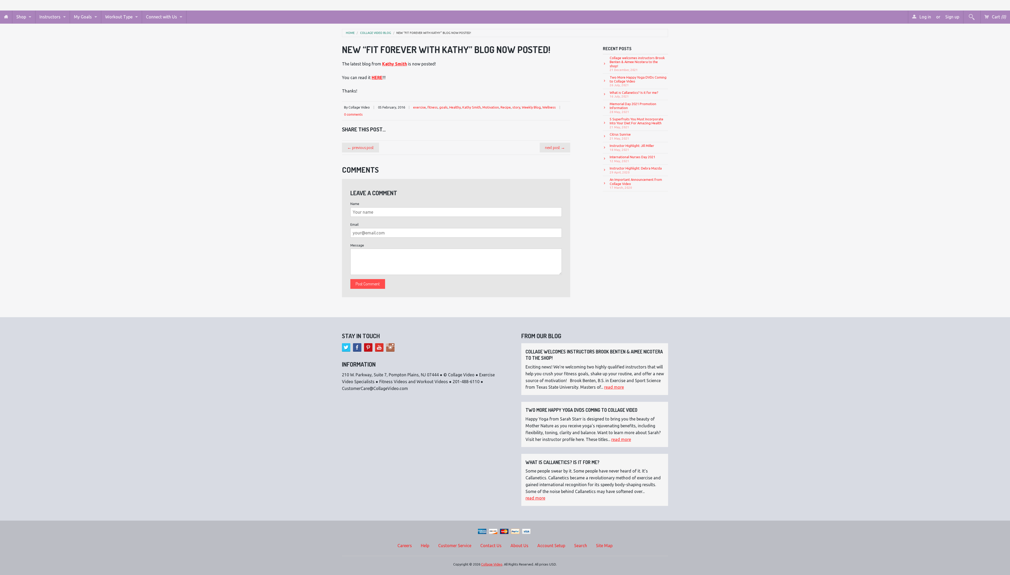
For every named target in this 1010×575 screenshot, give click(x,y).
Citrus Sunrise (620, 136)
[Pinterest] (368, 347)
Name (354, 204)
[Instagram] (390, 347)
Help (425, 545)
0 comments (353, 114)
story (516, 107)
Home (350, 33)
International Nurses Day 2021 (632, 158)
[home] (6, 17)
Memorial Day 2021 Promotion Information (633, 108)
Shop (21, 16)
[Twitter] (346, 347)
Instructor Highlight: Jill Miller (632, 147)
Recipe (506, 107)
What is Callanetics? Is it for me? (634, 94)
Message (357, 245)
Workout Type (119, 16)
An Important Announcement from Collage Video (636, 183)
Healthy (455, 107)
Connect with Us (161, 16)
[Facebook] (357, 347)
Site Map (604, 545)
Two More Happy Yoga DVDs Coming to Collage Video (638, 81)
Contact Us (491, 545)
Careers (404, 545)
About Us (519, 545)
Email (354, 224)
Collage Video (491, 564)
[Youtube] (379, 347)
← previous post (360, 147)
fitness (432, 107)
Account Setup (551, 545)
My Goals (83, 16)
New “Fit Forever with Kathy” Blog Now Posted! (433, 33)
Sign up (952, 16)
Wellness (549, 107)
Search (580, 545)
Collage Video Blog (375, 33)
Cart (998, 16)
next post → (555, 147)
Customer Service (454, 545)
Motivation (490, 107)
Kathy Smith (471, 107)
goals (443, 107)
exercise (419, 107)
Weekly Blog (531, 107)
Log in (924, 16)
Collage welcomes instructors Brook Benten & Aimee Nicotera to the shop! (637, 63)
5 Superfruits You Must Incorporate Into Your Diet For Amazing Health (636, 123)
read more (614, 387)
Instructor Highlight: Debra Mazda (636, 170)
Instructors (49, 16)
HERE (377, 77)
